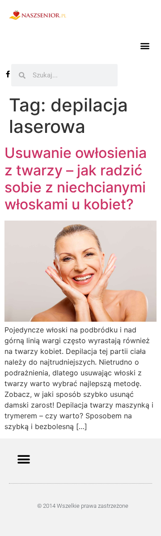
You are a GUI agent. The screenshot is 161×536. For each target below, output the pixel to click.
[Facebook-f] (7, 74)
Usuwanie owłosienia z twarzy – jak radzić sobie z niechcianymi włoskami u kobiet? (75, 178)
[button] (144, 45)
